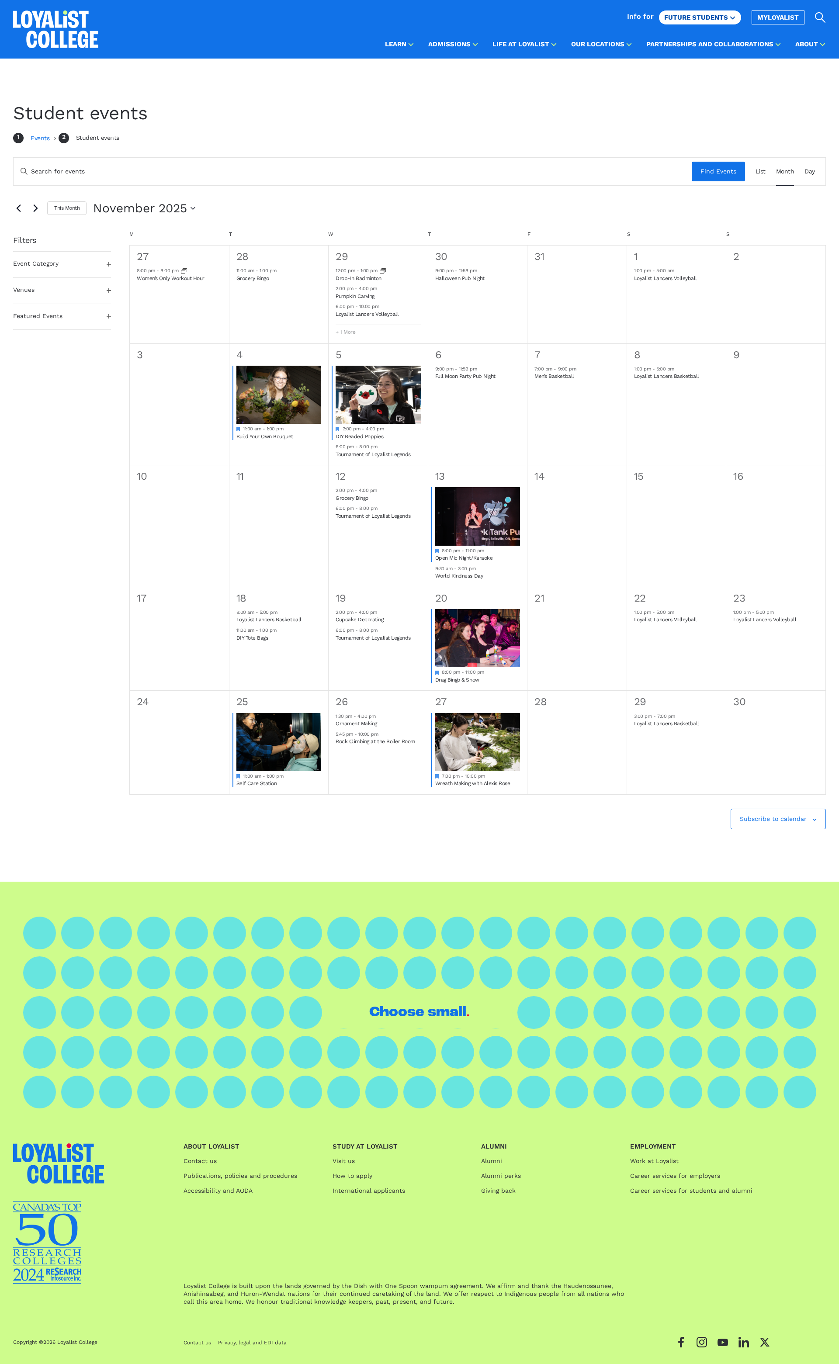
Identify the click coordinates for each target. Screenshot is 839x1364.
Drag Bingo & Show (457, 680)
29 (342, 256)
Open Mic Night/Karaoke (463, 558)
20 (441, 598)
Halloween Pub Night (460, 278)
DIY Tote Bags (252, 638)
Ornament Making (356, 723)
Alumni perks (501, 1175)
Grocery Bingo (252, 278)
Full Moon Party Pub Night (465, 376)
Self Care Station (256, 783)
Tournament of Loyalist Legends (373, 454)
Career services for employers (675, 1175)
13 (440, 476)
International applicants (369, 1190)
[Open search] (820, 17)
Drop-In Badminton (358, 278)
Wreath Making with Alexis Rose (472, 783)
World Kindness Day (459, 576)
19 (341, 598)
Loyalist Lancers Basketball (666, 376)
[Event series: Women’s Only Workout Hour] (184, 270)
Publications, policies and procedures (240, 1175)
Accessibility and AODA (218, 1190)
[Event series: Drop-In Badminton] (383, 270)
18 (241, 598)
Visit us (344, 1160)
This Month (67, 208)
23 (739, 598)
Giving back (498, 1190)
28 (242, 256)
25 (242, 702)
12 (340, 476)
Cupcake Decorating (359, 619)
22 (640, 598)
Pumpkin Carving (355, 296)
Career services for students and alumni (691, 1190)
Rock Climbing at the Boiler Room (375, 741)
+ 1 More (345, 332)
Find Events (718, 171)
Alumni (491, 1160)
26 (342, 702)
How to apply (352, 1175)
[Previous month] (18, 208)
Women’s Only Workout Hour (171, 278)
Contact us (200, 1160)
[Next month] (35, 208)
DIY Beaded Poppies (359, 436)
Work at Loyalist (654, 1160)
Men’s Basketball (554, 376)
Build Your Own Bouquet (264, 436)
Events (41, 138)
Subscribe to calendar (773, 818)
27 (142, 256)
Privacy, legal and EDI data (252, 1343)
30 (441, 256)
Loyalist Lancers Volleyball (367, 314)
